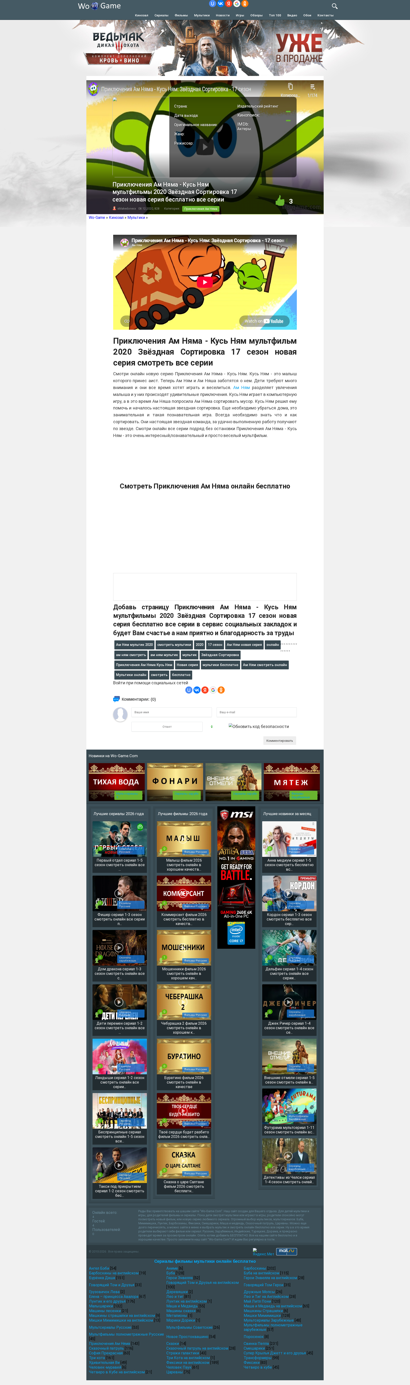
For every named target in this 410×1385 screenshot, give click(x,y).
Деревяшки (177, 1292)
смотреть (159, 675)
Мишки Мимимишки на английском (121, 1320)
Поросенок (254, 1336)
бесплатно (181, 675)
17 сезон (215, 645)
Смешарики (254, 1348)
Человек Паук (178, 1367)
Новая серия (187, 665)
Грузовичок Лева (104, 1292)
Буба (170, 1273)
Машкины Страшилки (263, 1311)
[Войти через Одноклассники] (244, 3)
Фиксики (252, 1362)
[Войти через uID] (212, 3)
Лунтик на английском (186, 1301)
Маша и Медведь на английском (273, 1306)
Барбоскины (255, 1268)
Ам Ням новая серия (244, 645)
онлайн (272, 645)
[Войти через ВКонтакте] (220, 3)
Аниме (172, 1268)
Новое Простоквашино (187, 1336)
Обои (307, 15)
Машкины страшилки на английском (122, 1315)
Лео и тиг (174, 1296)
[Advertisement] (205, 534)
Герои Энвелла (179, 1278)
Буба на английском (261, 1273)
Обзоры (256, 15)
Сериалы (161, 15)
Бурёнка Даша (102, 1278)
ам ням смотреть (131, 655)
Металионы (176, 1315)
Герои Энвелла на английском (270, 1278)
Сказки (172, 1343)
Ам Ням (241, 387)
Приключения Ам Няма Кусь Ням (144, 665)
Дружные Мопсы (259, 1292)
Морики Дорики (180, 1320)
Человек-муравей (105, 1367)
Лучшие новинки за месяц (287, 813)
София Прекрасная (106, 1353)
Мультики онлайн (131, 675)
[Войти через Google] (236, 3)
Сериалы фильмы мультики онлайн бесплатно (205, 1261)
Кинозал (141, 15)
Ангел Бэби (99, 1268)
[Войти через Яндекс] (228, 3)
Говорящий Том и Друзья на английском (202, 1282)
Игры (240, 15)
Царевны (174, 1372)
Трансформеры (258, 1358)
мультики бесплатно (220, 665)
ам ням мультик (164, 655)
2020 (199, 645)
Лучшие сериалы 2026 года (118, 813)
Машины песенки (105, 1311)
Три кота (97, 1358)
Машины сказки (181, 1311)
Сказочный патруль (106, 1348)
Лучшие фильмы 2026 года (182, 813)
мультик (189, 655)
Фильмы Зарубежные (300, 795)
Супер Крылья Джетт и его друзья (275, 1353)
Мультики (202, 15)
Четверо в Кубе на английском (117, 1372)
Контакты (325, 15)
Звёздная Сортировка (220, 655)
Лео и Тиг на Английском (266, 1296)
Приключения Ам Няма (200, 209)
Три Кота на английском (188, 1358)
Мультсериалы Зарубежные (269, 1320)
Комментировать (279, 740)
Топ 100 (275, 15)
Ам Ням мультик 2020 (134, 645)
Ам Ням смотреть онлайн (265, 665)
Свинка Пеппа (256, 1343)
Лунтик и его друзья (107, 1301)
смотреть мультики (174, 645)
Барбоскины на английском (114, 1273)
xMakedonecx (126, 208)
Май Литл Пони (257, 1301)
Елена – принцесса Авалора (113, 1296)
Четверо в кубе (258, 1367)
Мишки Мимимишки (262, 1315)
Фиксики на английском (187, 1362)
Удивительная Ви (104, 1362)
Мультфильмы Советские (189, 1327)
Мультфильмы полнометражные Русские (126, 1334)
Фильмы (181, 15)
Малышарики (101, 1306)
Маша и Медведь (182, 1306)
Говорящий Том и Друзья (111, 1285)
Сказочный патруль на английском (197, 1348)
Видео (292, 15)
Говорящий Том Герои (263, 1285)
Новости (223, 15)
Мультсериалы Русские (110, 1327)
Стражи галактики (182, 1353)
